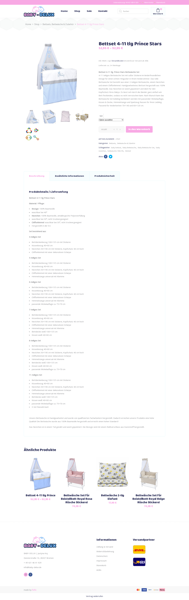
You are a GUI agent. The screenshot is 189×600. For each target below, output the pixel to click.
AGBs (98, 570)
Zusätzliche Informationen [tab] (69, 176)
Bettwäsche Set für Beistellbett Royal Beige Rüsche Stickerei (148, 499)
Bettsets (47, 24)
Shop (36, 24)
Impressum (101, 560)
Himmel (128, 151)
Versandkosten (117, 61)
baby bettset (116, 147)
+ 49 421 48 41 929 (131, 2)
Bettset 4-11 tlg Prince (40, 495)
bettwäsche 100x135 (115, 151)
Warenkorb (160, 2)
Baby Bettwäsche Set (146, 147)
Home (28, 24)
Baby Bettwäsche (129, 147)
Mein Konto (148, 2)
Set (101, 116)
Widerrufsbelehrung (105, 551)
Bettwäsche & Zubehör (63, 24)
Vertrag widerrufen (94, 596)
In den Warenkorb (139, 129)
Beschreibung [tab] (36, 176)
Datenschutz (102, 556)
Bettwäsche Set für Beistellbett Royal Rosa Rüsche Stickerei (76, 499)
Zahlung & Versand (104, 546)
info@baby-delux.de (32, 567)
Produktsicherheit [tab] (104, 176)
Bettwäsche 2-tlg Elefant (112, 497)
